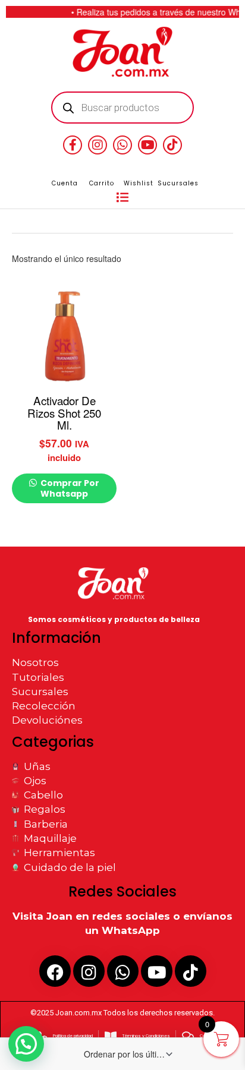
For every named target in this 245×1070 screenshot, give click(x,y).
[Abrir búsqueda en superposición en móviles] (122, 108)
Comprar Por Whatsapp (69, 488)
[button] (122, 198)
